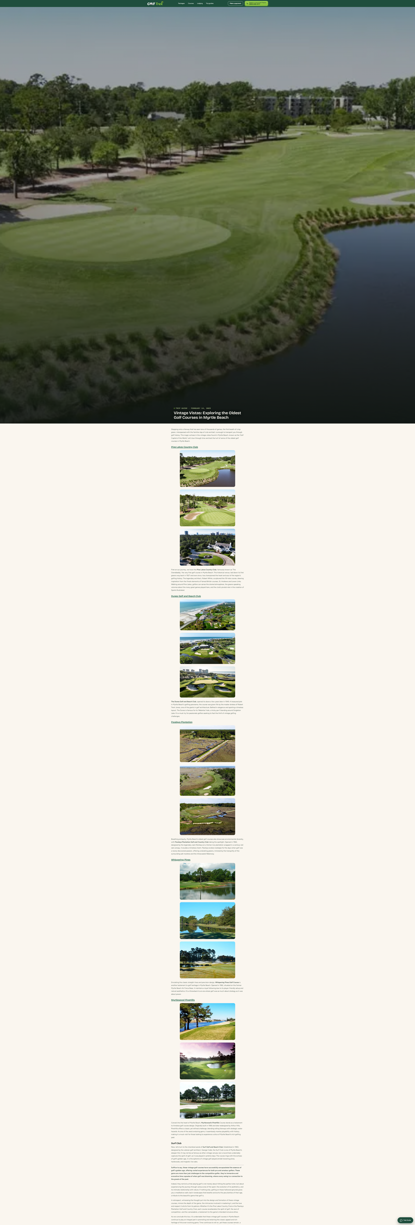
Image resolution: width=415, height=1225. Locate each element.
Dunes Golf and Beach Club (186, 596)
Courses (191, 3)
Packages (181, 3)
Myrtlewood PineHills (183, 1000)
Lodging (200, 3)
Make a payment (235, 3)
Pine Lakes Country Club (184, 447)
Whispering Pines (180, 859)
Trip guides (210, 3)
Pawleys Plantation (181, 722)
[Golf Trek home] (155, 3)
